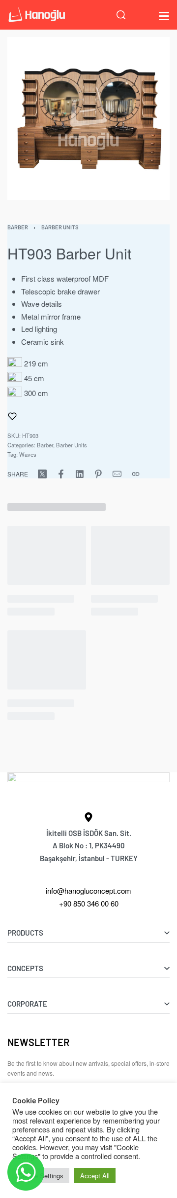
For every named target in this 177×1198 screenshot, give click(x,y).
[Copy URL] (135, 474)
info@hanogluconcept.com (88, 890)
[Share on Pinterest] (98, 474)
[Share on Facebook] (61, 474)
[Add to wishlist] (12, 416)
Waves (27, 454)
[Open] (164, 16)
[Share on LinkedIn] (79, 474)
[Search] (121, 15)
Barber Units (60, 227)
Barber (17, 227)
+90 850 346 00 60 (88, 903)
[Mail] (117, 474)
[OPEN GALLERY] (88, 118)
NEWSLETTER (38, 1042)
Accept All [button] (95, 1175)
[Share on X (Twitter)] (42, 474)
